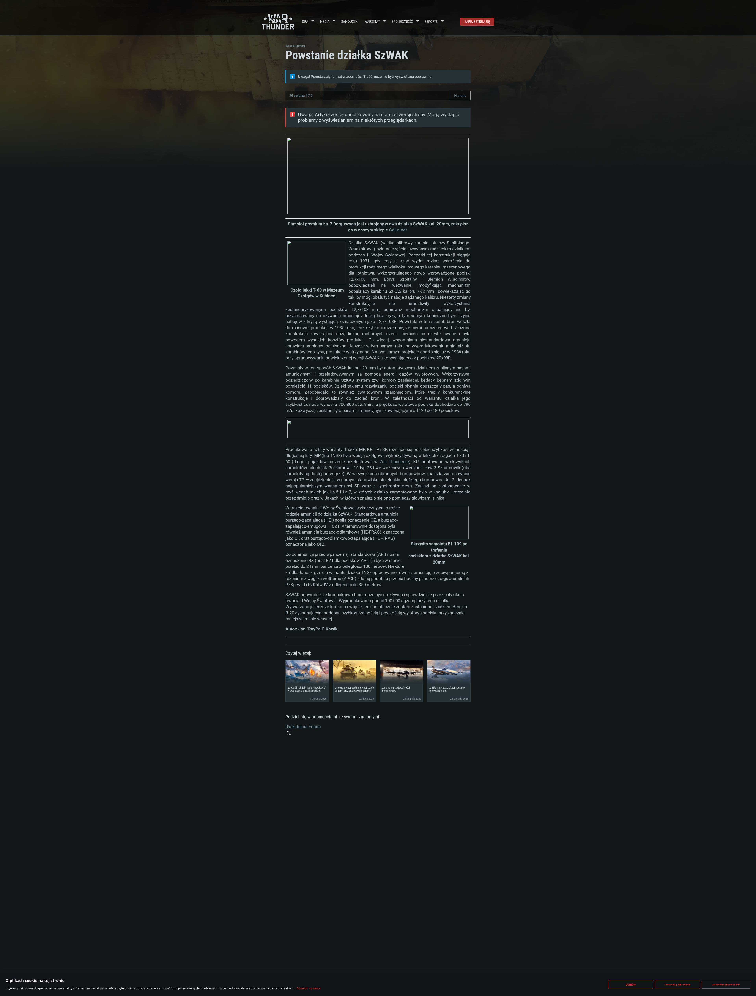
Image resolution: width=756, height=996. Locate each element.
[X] (288, 732)
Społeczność (402, 21)
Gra (305, 21)
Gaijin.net (398, 230)
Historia (460, 95)
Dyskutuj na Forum (303, 726)
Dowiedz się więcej (308, 988)
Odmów (631, 984)
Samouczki (350, 21)
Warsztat (372, 21)
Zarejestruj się (477, 21)
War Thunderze (394, 461)
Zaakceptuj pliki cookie (677, 984)
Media (324, 21)
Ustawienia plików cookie (726, 984)
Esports (431, 21)
